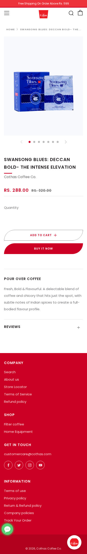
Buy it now (43, 248)
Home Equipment (18, 431)
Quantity (11, 207)
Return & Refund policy (22, 505)
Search (10, 372)
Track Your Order (17, 520)
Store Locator (15, 386)
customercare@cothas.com (27, 454)
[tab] (30, 142)
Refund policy (15, 401)
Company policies (19, 513)
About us (11, 379)
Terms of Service (18, 394)
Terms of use (15, 490)
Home (10, 29)
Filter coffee (14, 424)
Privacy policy (15, 498)
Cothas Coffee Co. (20, 176)
